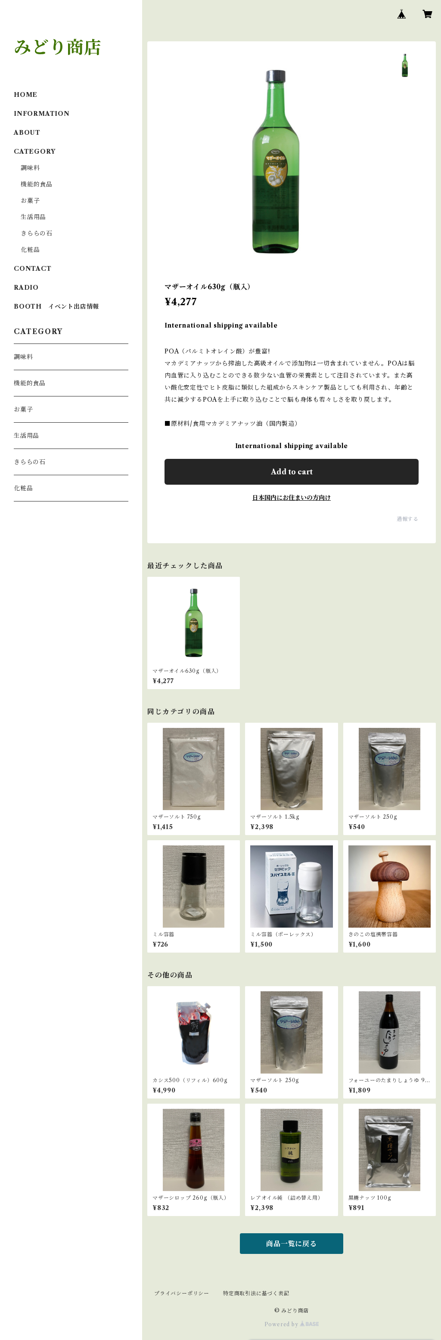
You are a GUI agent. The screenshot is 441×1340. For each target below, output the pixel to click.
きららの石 (37, 233)
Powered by (282, 1324)
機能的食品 (37, 184)
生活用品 (33, 217)
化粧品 (30, 250)
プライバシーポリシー (181, 1293)
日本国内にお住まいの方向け (291, 497)
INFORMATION (42, 114)
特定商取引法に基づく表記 (256, 1293)
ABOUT (27, 132)
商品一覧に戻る (291, 1243)
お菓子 (30, 200)
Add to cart (292, 471)
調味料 (30, 168)
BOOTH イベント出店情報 (56, 306)
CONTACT (33, 268)
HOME (25, 95)
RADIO (26, 287)
